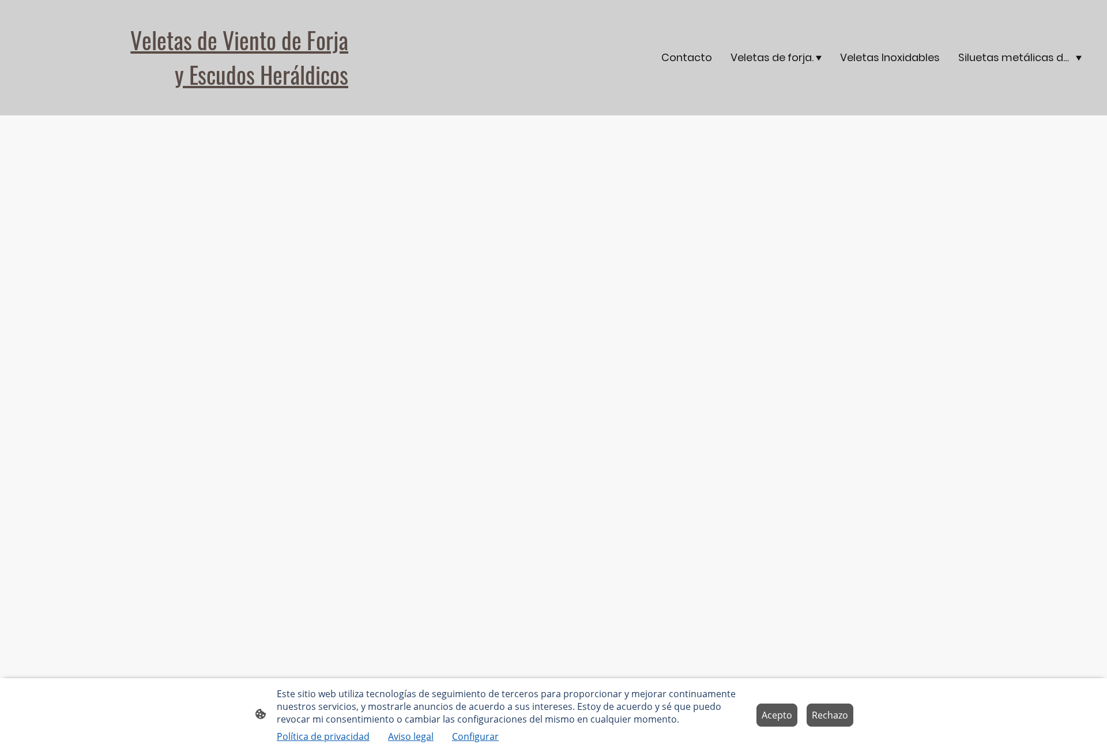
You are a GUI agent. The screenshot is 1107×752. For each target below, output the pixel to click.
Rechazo (830, 715)
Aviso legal (411, 736)
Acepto (777, 715)
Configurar (475, 736)
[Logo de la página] (190, 101)
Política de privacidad (323, 736)
